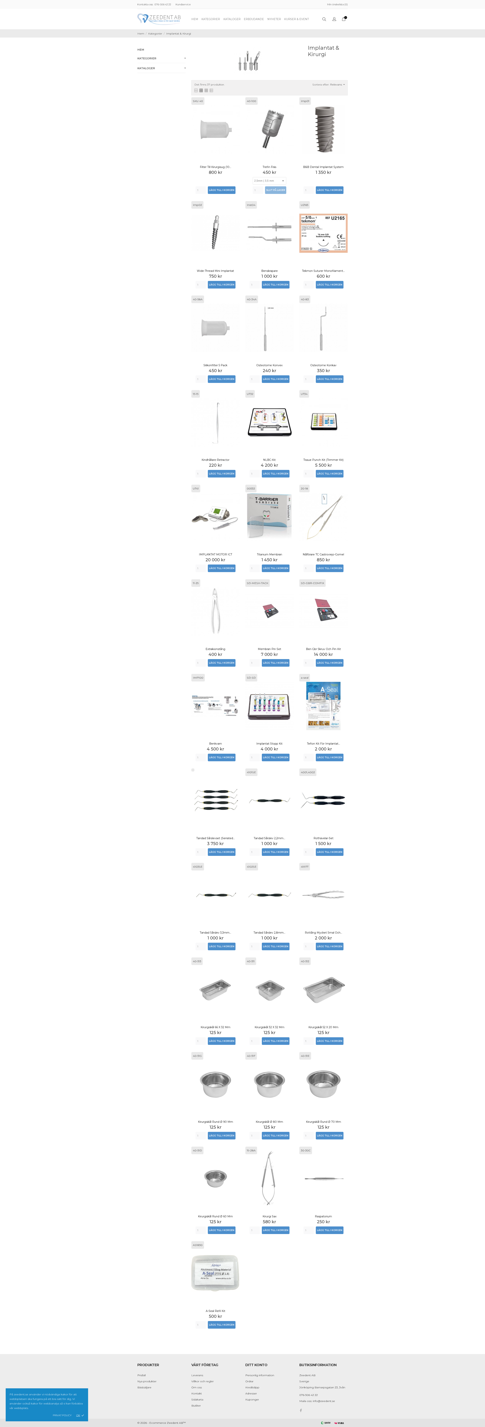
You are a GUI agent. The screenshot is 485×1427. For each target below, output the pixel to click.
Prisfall (141, 1375)
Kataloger (232, 19)
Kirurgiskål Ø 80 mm (269, 1122)
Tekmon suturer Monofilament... (323, 271)
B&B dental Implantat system (323, 167)
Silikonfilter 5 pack (215, 365)
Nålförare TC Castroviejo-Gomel (323, 554)
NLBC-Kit (269, 460)
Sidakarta (197, 1399)
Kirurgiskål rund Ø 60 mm (215, 1216)
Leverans (197, 1375)
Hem (194, 19)
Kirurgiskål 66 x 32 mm (215, 1027)
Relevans (337, 84)
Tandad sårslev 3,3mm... (215, 932)
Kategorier (210, 19)
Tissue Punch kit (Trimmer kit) (323, 460)
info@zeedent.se (324, 1401)
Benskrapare (269, 271)
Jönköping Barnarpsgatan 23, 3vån (322, 1387)
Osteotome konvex (269, 365)
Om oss (196, 1387)
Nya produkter (146, 1381)
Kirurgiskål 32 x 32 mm (269, 1027)
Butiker (196, 1405)
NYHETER (274, 19)
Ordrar (249, 1381)
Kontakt (196, 1393)
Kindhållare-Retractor (215, 460)
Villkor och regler (202, 1381)
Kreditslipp (252, 1387)
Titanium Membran (269, 554)
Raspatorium (323, 1216)
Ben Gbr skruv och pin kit (323, 649)
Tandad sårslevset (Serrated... (215, 838)
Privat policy (62, 1415)
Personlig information (259, 1375)
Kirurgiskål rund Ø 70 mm (323, 1122)
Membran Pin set (269, 649)
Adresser (251, 1393)
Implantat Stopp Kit (269, 743)
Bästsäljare (144, 1387)
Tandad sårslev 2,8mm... (269, 932)
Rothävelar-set (323, 838)
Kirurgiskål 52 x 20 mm (323, 1027)
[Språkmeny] (334, 19)
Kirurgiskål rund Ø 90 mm (215, 1122)
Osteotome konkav (323, 365)
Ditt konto (256, 1365)
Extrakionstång (215, 649)
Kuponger (252, 1399)
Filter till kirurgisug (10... (215, 167)
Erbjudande (254, 19)
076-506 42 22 (162, 4)
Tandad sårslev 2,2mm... (269, 838)
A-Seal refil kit (215, 1311)
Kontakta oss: (145, 4)
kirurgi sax (269, 1216)
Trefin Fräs (269, 167)
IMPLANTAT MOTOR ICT (215, 554)
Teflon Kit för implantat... (323, 743)
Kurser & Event (296, 19)
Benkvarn (215, 743)
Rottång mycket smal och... (323, 932)
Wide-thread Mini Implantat (215, 271)
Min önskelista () (337, 4)
